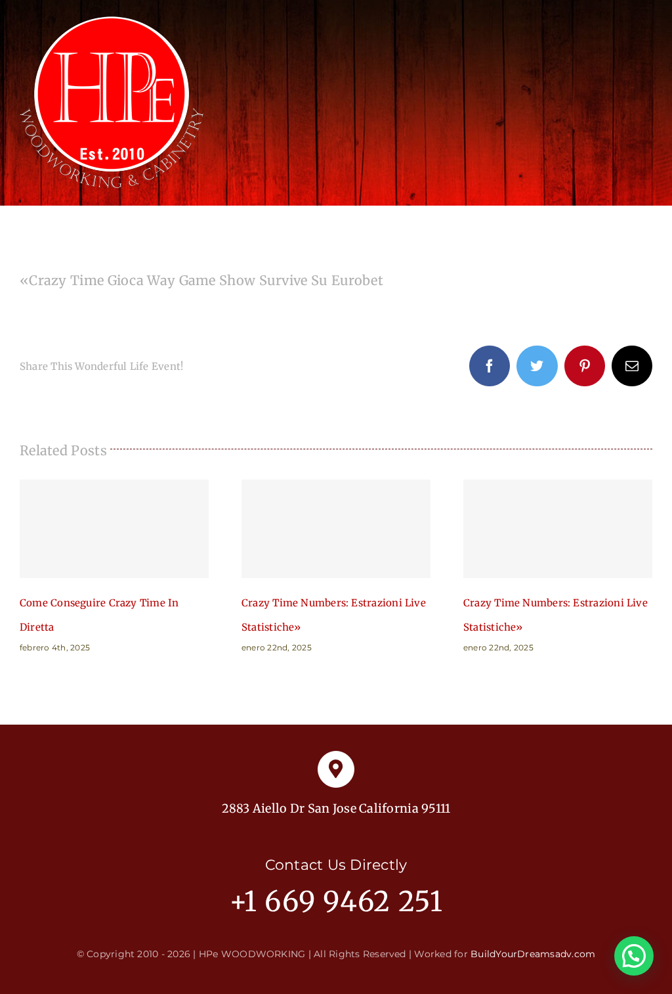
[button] (634, 956)
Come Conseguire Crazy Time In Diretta (114, 529)
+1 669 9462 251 (336, 901)
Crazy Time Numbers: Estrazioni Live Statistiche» (336, 529)
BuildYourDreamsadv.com (533, 954)
